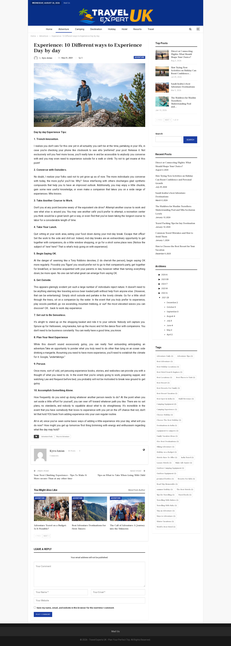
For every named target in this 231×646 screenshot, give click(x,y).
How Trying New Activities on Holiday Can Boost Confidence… (183, 70)
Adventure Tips (185, 356)
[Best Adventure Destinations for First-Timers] (89, 509)
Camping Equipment (166, 404)
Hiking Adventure (165, 447)
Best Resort (163, 383)
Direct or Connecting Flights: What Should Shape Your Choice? (182, 54)
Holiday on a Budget (167, 452)
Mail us (67, 3)
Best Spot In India (166, 399)
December (171, 302)
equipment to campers (167, 431)
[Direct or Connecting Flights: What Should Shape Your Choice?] (162, 55)
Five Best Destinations (168, 441)
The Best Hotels (185, 489)
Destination (96, 29)
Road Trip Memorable (167, 484)
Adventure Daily (47, 436)
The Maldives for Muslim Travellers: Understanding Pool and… (183, 102)
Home (49, 29)
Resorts (137, 29)
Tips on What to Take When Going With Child (121, 475)
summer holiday (165, 489)
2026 (163, 274)
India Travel (187, 457)
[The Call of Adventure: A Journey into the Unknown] (127, 509)
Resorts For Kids (186, 479)
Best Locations (164, 377)
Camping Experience (167, 409)
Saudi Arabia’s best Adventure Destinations (183, 85)
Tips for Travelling (165, 495)
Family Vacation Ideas (167, 436)
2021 (164, 297)
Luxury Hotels (164, 463)
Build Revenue (186, 399)
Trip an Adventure (166, 511)
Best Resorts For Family (168, 388)
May (168, 330)
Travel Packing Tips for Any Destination (175, 223)
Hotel (124, 29)
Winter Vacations (165, 521)
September (172, 311)
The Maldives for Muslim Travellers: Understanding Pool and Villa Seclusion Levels (175, 210)
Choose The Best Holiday (169, 420)
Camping (79, 29)
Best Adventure (165, 361)
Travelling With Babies (167, 500)
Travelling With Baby (167, 505)
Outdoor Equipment (166, 473)
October (170, 307)
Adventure (63, 29)
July (168, 321)
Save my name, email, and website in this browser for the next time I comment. (75, 608)
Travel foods (184, 495)
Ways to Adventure (62, 436)
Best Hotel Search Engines (169, 372)
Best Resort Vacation (167, 393)
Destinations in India (167, 425)
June (169, 325)
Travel (151, 29)
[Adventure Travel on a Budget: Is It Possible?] (51, 509)
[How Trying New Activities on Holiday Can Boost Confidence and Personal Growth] (162, 71)
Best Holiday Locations (168, 367)
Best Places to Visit (185, 377)
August (170, 316)
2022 (163, 293)
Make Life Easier (183, 463)
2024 (163, 284)
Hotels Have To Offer (167, 457)
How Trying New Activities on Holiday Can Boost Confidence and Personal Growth (174, 180)
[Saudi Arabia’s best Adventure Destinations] (162, 88)
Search (159, 134)
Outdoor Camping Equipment (170, 468)
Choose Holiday (165, 415)
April (169, 334)
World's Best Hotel (166, 527)
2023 (163, 288)
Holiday (112, 29)
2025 (163, 279)
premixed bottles (165, 479)
